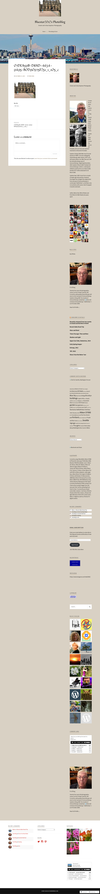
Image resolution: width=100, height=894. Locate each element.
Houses (79, 407)
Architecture (73, 391)
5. (76, 752)
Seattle (86, 420)
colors (71, 400)
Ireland (82, 407)
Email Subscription (76, 527)
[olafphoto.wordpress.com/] (86, 718)
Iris (78, 517)
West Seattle (83, 428)
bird (71, 393)
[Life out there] (75, 718)
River (73, 420)
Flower (82, 402)
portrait (80, 417)
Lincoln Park (89, 407)
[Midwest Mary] (75, 636)
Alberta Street (79, 389)
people (75, 415)
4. (76, 750)
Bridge (83, 395)
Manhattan (73, 409)
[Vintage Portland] (86, 636)
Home (44, 31)
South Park (77, 423)
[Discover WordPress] (75, 695)
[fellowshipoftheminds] (86, 671)
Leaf (85, 407)
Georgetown (79, 405)
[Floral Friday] (85, 835)
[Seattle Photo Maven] (75, 706)
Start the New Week (82, 512)
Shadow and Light (75, 337)
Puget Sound (84, 417)
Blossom (81, 393)
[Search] (89, 606)
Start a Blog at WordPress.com (50, 891)
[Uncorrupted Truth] (86, 683)
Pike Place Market (85, 415)
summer (71, 425)
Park (72, 415)
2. (77, 747)
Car (84, 398)
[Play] (72, 742)
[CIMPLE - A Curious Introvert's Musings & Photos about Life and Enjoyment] (75, 659)
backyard (84, 391)
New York (84, 410)
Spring (81, 423)
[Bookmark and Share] (76, 447)
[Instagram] (42, 841)
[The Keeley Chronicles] (75, 648)
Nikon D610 (77, 413)
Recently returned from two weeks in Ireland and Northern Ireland (80, 322)
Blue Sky (73, 395)
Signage (72, 423)
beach (88, 391)
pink (71, 417)
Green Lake (75, 407)
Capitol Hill (81, 398)
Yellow (88, 428)
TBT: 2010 (73, 351)
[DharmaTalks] (86, 624)
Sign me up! (75, 545)
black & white (75, 393)
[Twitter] (38, 841)
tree (85, 426)
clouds (87, 398)
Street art (88, 423)
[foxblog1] (86, 695)
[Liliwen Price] (86, 706)
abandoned (72, 389)
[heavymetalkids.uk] (75, 624)
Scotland (80, 420)
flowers (86, 402)
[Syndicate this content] (70, 317)
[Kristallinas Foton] (75, 671)
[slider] (88, 742)
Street (84, 423)
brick (80, 395)
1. (79, 745)
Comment (55, 153)
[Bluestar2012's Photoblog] (86, 659)
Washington (76, 428)
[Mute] (85, 742)
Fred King (31, 76)
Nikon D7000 (85, 412)
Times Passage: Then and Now (79, 334)
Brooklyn (88, 396)
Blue (87, 393)
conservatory (75, 400)
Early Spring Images (76, 344)
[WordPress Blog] (75, 683)
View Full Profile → (75, 307)
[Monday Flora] (73, 848)
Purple (88, 417)
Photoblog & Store (53, 31)
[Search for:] (81, 606)
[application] (81, 742)
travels (82, 425)
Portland (75, 417)
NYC (70, 415)
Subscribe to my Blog (78, 317)
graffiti (71, 407)
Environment (75, 402)
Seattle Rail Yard (81, 513)
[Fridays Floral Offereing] (73, 835)
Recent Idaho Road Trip (77, 327)
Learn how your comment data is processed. (45, 158)
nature (78, 409)
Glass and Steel (74, 330)
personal (79, 415)
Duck (82, 400)
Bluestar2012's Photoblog (50, 22)
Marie (73, 510)
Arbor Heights (85, 389)
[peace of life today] (86, 648)
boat (77, 395)
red (71, 420)
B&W (81, 391)
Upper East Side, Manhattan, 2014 (80, 341)
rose (76, 420)
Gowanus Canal (86, 405)
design (79, 400)
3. (76, 748)
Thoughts (76, 426)
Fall (80, 402)
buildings (74, 398)
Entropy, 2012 (74, 348)
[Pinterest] (45, 841)
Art (79, 391)
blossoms (85, 393)
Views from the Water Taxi (78, 355)
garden (72, 405)
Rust (78, 420)
